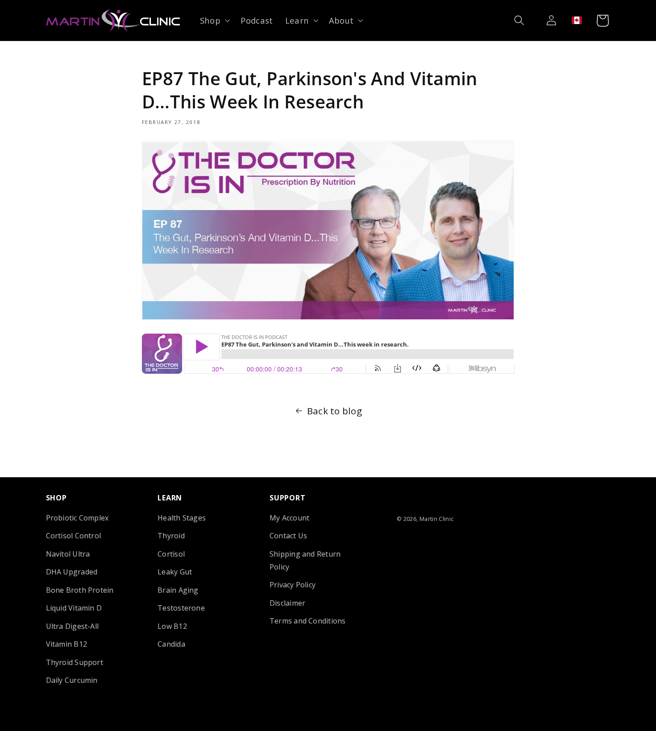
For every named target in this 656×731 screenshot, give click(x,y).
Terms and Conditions (308, 621)
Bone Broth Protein (80, 590)
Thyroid (171, 536)
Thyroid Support (74, 662)
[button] (214, 20)
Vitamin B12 (66, 644)
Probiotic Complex (77, 518)
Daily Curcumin (72, 680)
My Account (289, 518)
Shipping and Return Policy (305, 560)
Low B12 (172, 626)
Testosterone (181, 608)
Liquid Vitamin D (74, 608)
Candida (171, 644)
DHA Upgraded (72, 572)
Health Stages (182, 518)
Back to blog (334, 411)
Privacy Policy (293, 585)
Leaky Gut (175, 572)
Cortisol (171, 554)
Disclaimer (287, 603)
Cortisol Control (73, 536)
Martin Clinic (436, 519)
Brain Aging (178, 590)
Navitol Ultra (68, 554)
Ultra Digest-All (72, 626)
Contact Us (288, 536)
